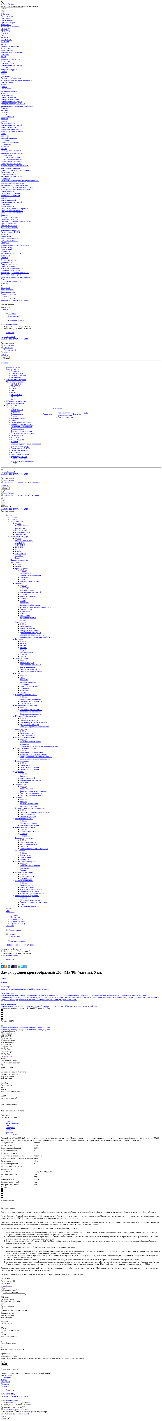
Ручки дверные (26, 573)
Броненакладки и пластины (31, 710)
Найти (4, 1419)
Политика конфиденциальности (17, 1410)
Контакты (5, 1386)
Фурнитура (19, 566)
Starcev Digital (23, 1414)
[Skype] (22, 966)
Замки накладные (27, 663)
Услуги (4, 1380)
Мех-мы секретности (28, 823)
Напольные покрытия (40, 989)
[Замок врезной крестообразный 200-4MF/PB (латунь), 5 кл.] (26, 1027)
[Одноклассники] (5, 966)
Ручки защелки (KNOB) (29, 832)
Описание (10, 1121)
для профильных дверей (11, 1006)
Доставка (9, 1132)
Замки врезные (26, 626)
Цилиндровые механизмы (30, 699)
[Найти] (3, 11)
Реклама (23, 643)
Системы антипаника (28, 885)
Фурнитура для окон (28, 876)
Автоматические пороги (30, 866)
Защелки (23, 802)
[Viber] (15, 966)
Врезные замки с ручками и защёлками (82, 1006)
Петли (22, 678)
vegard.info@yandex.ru (12, 324)
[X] (12, 966)
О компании (6, 1377)
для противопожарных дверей (54, 1006)
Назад (15, 517)
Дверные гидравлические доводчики (35, 812)
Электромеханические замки (31, 752)
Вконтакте (10, 333)
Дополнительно (12, 1134)
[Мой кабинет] (2, 498)
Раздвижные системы (28, 842)
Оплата (9, 1130)
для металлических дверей (31, 1006)
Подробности (6, 1056)
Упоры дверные (26, 789)
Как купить (15, 917)
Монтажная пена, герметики (31, 900)
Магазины (5, 1384)
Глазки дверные (26, 765)
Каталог (13, 519)
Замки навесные (26, 733)
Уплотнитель (25, 855)
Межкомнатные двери (24, 541)
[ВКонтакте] (2, 966)
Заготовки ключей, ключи (30, 742)
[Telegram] (25, 966)
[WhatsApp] (19, 966)
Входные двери (21, 526)
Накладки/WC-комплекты (30, 720)
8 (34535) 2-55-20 (8, 298)
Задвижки (24, 776)
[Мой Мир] (9, 966)
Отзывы (9, 1126)
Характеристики (12, 1123)
